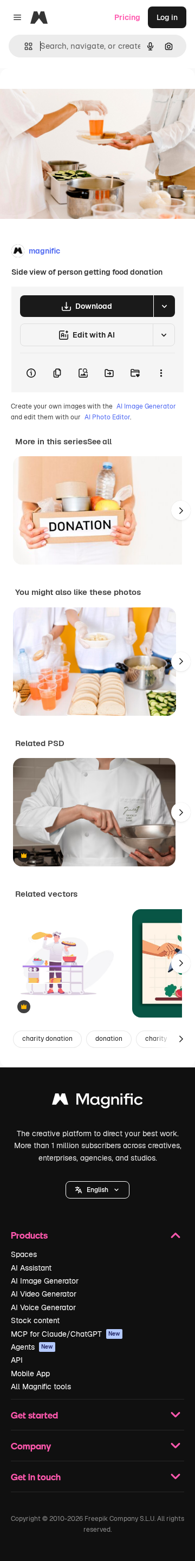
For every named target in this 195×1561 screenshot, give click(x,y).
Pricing (127, 17)
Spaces (24, 1254)
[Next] (181, 510)
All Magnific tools (41, 1386)
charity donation (47, 1038)
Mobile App (30, 1373)
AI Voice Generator (43, 1307)
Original (69, 93)
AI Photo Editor (107, 417)
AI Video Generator (43, 1294)
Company (31, 1446)
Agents (32, 1347)
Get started (34, 1415)
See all (99, 441)
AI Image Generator (146, 406)
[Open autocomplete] (24, 46)
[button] (97, 1190)
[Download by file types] (164, 306)
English (97, 1190)
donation (108, 1038)
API (17, 1360)
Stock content (35, 1320)
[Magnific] (97, 1101)
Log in (167, 17)
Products (29, 1235)
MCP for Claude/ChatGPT (65, 1334)
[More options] (161, 373)
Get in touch (36, 1476)
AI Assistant (31, 1268)
